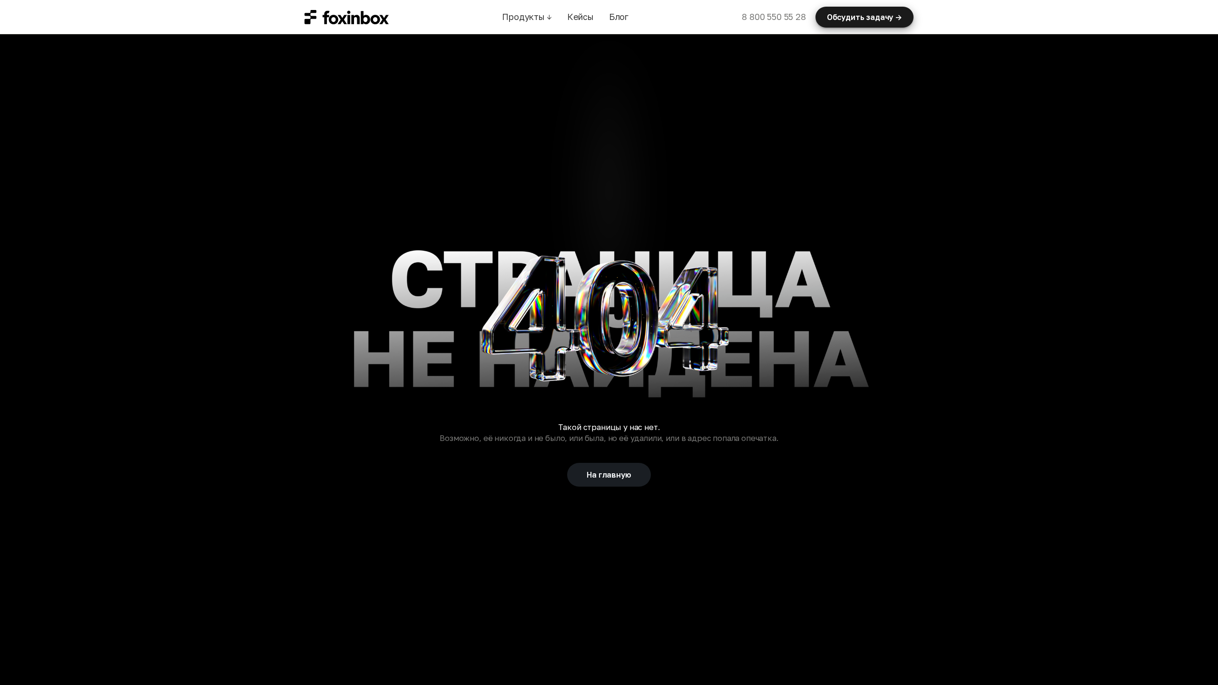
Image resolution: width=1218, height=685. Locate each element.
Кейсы (580, 16)
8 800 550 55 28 (773, 16)
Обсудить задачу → (864, 17)
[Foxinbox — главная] (346, 17)
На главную (609, 475)
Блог (619, 16)
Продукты (526, 16)
